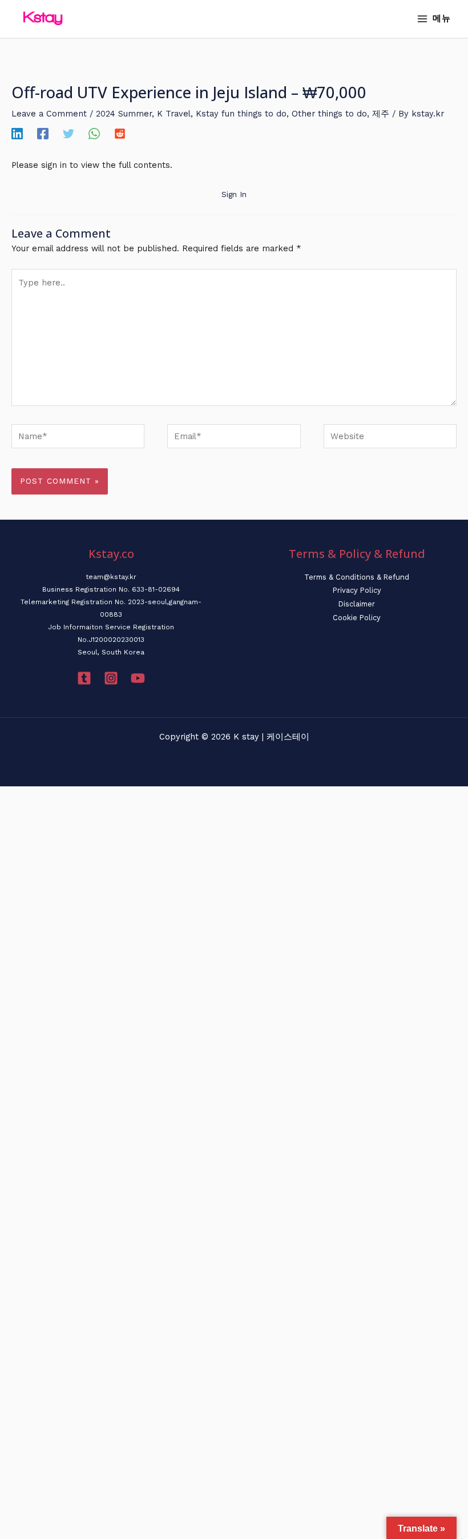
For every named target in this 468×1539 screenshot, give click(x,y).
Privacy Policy (357, 590)
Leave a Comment (49, 114)
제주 (380, 114)
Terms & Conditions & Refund (356, 577)
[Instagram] (111, 678)
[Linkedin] (17, 133)
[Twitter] (68, 133)
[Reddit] (120, 133)
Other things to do (329, 114)
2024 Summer (124, 114)
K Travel (174, 114)
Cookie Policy (357, 617)
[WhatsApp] (94, 133)
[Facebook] (43, 133)
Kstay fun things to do (241, 114)
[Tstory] (84, 678)
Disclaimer (356, 604)
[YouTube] (138, 678)
